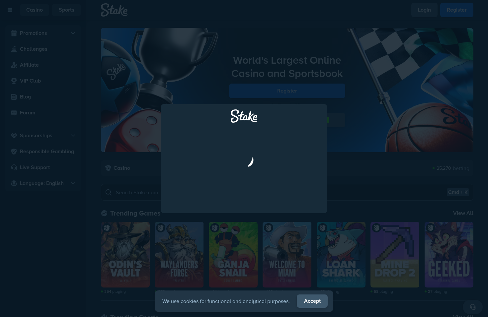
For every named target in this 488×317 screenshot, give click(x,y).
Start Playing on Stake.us (244, 188)
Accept (312, 301)
